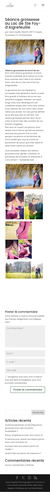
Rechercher (38, 412)
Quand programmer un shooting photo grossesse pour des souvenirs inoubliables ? (23, 428)
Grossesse (10, 35)
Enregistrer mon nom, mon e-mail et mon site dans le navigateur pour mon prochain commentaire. (23, 380)
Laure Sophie (15, 32)
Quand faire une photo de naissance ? (23, 453)
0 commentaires (24, 35)
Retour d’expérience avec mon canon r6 (24, 435)
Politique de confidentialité (29, 488)
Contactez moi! (26, 160)
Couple (38, 32)
